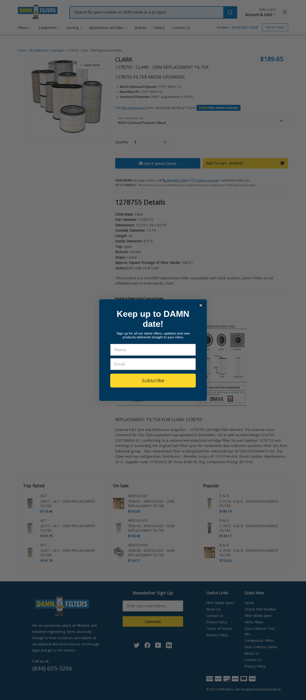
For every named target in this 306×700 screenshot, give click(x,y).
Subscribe (153, 380)
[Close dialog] (200, 305)
